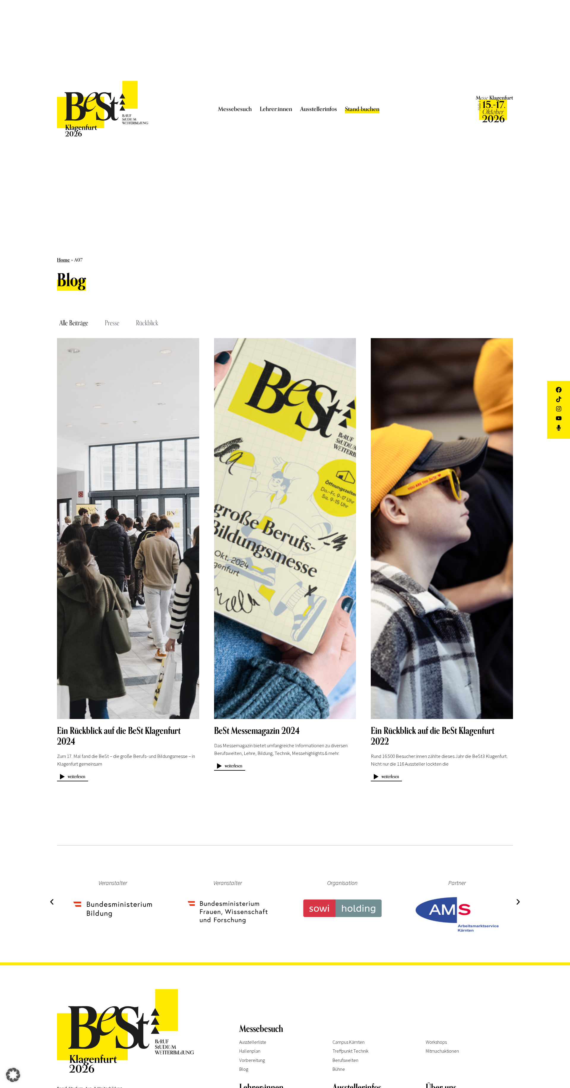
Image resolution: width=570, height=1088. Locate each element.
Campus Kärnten (348, 1042)
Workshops (436, 1042)
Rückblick (147, 322)
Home (63, 260)
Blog (243, 1069)
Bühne (338, 1069)
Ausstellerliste (252, 1042)
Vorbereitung (252, 1060)
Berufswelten (345, 1060)
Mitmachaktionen (442, 1051)
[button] (52, 901)
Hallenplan (249, 1051)
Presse (112, 322)
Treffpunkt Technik (350, 1051)
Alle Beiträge (73, 322)
